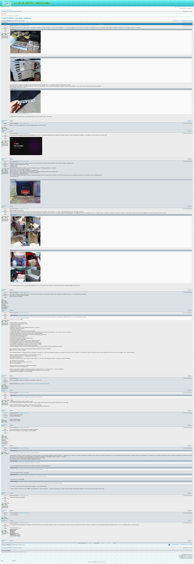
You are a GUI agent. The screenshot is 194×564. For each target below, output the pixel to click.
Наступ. (191, 20)
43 (187, 20)
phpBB (95, 561)
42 (186, 20)
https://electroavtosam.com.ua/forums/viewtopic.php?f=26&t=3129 (36, 383)
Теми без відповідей (4, 9)
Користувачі (184, 6)
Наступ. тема (190, 22)
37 (180, 20)
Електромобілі (10, 11)
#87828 (184, 378)
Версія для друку (4, 22)
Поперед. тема (185, 22)
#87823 (184, 292)
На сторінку (175, 20)
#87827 (184, 312)
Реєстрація (7, 6)
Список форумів (4, 11)
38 (181, 20)
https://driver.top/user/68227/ (15, 536)
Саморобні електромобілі (17, 11)
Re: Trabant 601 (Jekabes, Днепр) (23, 25)
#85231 (184, 133)
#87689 (184, 161)
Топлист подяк (190, 6)
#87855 (184, 427)
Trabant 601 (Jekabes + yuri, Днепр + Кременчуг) (16, 18)
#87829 (184, 392)
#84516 (184, 123)
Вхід (3, 6)
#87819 (184, 208)
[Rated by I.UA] (97, 563)
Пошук (180, 6)
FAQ (176, 6)
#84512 (184, 25)
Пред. (178, 20)
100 (189, 20)
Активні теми (11, 9)
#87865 (184, 495)
